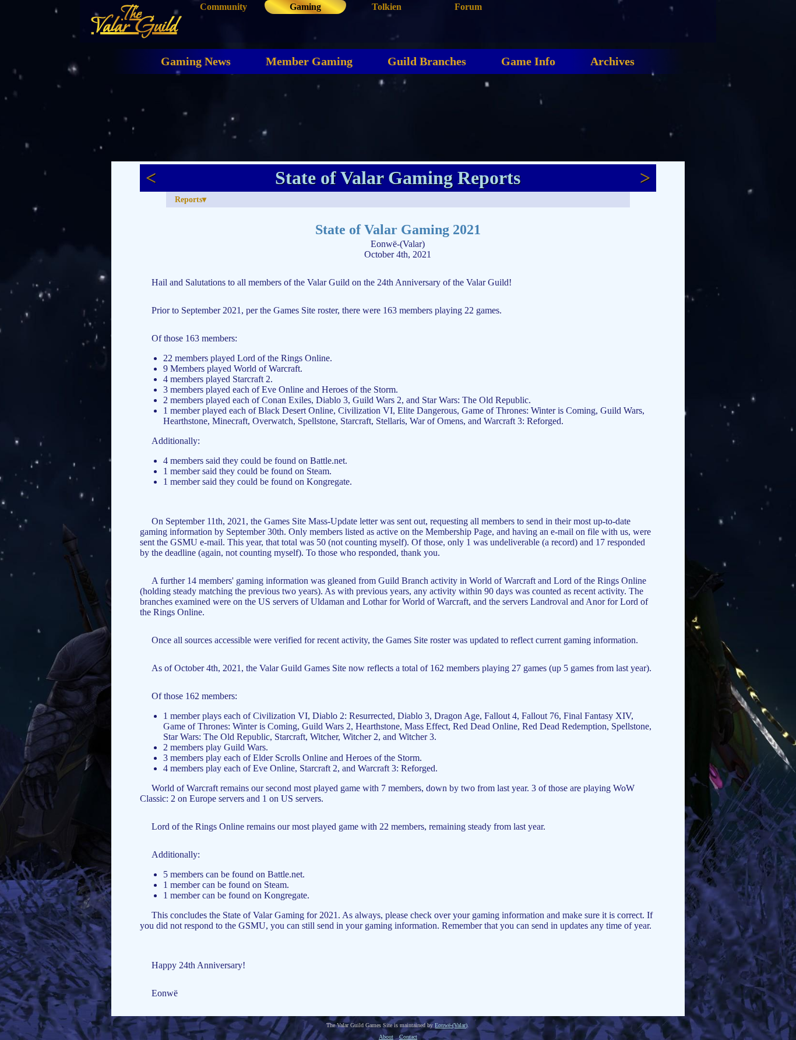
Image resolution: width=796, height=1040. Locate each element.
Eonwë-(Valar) (451, 1025)
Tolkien (386, 7)
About (386, 1037)
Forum (468, 7)
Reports (188, 199)
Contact (408, 1037)
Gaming (305, 7)
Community (223, 7)
